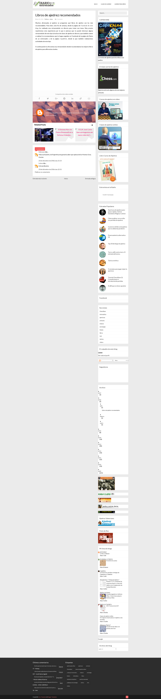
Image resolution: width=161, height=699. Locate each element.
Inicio (96, 4)
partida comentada (84, 679)
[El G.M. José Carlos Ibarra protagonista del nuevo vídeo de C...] (65, 135)
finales (101, 330)
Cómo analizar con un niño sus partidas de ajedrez (116, 219)
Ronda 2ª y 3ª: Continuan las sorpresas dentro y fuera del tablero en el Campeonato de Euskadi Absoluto (114, 584)
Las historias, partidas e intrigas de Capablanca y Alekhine (109, 573)
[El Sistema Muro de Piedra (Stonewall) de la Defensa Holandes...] (45, 135)
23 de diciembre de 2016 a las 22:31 (50, 169)
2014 (100, 437)
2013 (100, 444)
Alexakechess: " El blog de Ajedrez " (109, 579)
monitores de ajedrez (71, 679)
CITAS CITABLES (104, 553)
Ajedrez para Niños (120, 4)
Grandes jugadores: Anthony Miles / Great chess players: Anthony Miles (114, 596)
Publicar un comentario (42, 172)
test (101, 336)
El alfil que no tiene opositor (117, 286)
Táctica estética (113, 260)
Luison (41, 163)
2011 (100, 458)
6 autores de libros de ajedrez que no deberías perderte (117, 228)
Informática (103, 314)
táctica (101, 339)
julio (101, 406)
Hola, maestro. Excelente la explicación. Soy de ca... (45, 687)
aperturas (102, 317)
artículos (102, 320)
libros (47, 19)
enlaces (102, 323)
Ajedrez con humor (105, 592)
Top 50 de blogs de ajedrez (116, 244)
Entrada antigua (90, 178)
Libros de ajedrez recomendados (111, 410)
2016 (100, 400)
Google (100, 639)
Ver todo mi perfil (103, 355)
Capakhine (63, 39)
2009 (100, 471)
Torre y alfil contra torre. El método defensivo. (116, 253)
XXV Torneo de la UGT (112, 606)
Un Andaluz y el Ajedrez (106, 559)
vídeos (51, 19)
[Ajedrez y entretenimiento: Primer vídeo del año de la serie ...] (85, 135)
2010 (100, 464)
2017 (100, 393)
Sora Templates (42, 697)
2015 (100, 431)
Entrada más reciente (40, 178)
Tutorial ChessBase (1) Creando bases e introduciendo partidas (115, 279)
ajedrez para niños (71, 665)
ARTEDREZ (103, 552)
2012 (100, 451)
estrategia (102, 327)
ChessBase (103, 311)
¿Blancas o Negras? (105, 625)
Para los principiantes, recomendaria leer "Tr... (44, 676)
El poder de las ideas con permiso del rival (113, 627)
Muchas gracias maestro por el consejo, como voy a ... (45, 665)
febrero (102, 416)
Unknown (42, 152)
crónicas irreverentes (72, 672)
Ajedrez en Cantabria (106, 604)
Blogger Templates (52, 697)
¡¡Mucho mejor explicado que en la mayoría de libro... (45, 671)
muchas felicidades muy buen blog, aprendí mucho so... (46, 682)
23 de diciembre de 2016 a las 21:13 (50, 161)
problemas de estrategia (72, 682)
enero (102, 423)
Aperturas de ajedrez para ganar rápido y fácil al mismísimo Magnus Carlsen (117, 211)
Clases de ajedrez (106, 4)
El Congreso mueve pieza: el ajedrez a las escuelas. (111, 618)
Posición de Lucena (111, 560)
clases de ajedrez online (80, 669)
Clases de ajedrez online (106, 616)
